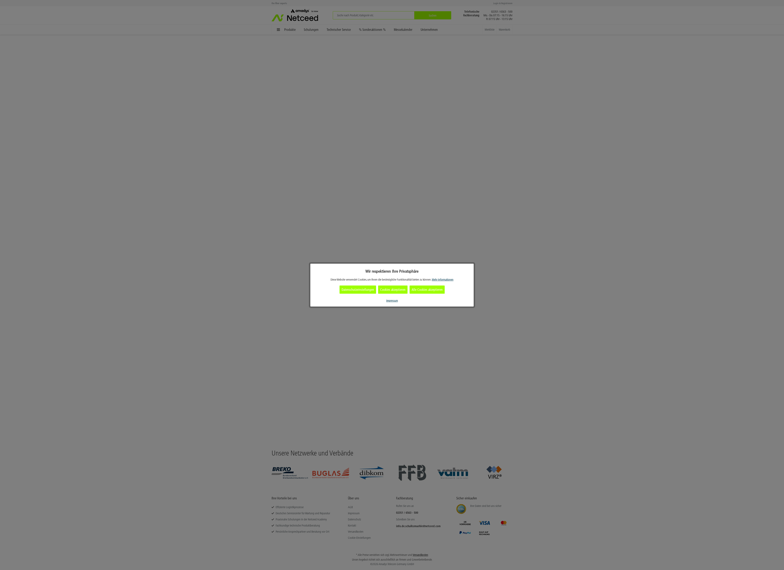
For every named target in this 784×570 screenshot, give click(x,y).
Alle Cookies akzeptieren (427, 290)
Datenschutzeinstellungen (358, 290)
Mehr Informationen (442, 279)
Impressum (392, 300)
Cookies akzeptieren (392, 290)
